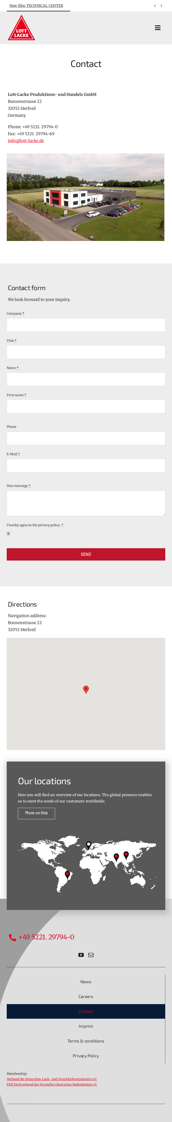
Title (12, 341)
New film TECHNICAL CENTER (36, 5)
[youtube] (81, 955)
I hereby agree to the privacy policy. (35, 525)
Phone (11, 427)
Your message (19, 486)
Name (13, 368)
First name (16, 395)
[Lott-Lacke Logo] (21, 16)
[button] (86, 690)
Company (15, 313)
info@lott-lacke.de (26, 140)
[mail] (91, 955)
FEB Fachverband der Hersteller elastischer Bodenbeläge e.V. (52, 1084)
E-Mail (13, 454)
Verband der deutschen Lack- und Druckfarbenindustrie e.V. (52, 1079)
